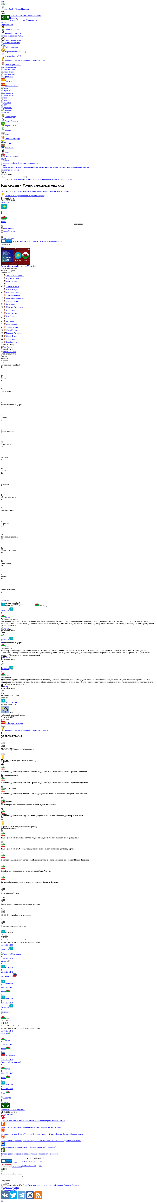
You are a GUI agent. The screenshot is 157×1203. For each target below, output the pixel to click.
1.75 (34, 1166)
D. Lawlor (10, 321)
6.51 (24, 1161)
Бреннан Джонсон (14, 333)
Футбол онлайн (17, 179)
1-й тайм (4, 358)
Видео (3, 159)
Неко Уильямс (9, 238)
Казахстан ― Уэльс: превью (13, 1110)
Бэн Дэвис (10, 316)
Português (26, 9)
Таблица (9, 191)
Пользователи (7, 163)
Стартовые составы (9, 268)
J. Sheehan (10, 339)
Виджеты (75, 1185)
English (12, 9)
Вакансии (59, 1185)
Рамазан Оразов (13, 292)
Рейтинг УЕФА (51, 167)
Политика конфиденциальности (41, 1185)
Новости (13, 18)
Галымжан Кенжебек (15, 298)
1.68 (31, 1161)
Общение (5, 161)
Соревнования (7, 25)
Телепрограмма (14, 167)
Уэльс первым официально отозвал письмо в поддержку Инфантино (30, 1154)
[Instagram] (30, 1198)
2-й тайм (4, 360)
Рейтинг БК (84, 167)
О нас (25, 1185)
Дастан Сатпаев (13, 301)
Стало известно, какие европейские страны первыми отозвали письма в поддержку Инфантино (41, 1141)
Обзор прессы (31, 20)
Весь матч (5, 356)
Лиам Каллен (11, 330)
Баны (15, 163)
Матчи (4, 22)
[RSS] (38, 1198)
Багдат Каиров (12, 289)
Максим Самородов (14, 307)
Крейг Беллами (9, 352)
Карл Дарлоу (11, 310)
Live (3, 13)
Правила (67, 1185)
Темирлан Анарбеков (15, 276)
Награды (62, 167)
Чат (2, 11)
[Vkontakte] (5, 1198)
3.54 (27, 1161)
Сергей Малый (9, 231)
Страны (4, 167)
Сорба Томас (11, 336)
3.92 (27, 1166)
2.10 (40, 1166)
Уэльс (3, 222)
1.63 (31, 1166)
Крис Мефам (11, 313)
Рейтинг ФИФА (38, 167)
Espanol (18, 9)
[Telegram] (22, 1198)
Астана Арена (11, 702)
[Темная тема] (2, 4)
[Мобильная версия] (4, 4)
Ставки (66, 191)
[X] (13, 1198)
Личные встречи (29, 191)
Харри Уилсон (12, 327)
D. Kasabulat (11, 304)
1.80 (34, 1161)
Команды (5, 112)
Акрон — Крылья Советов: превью (25, 16)
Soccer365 (5, 179)
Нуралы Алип (12, 281)
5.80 (24, 1166)
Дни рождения (72, 167)
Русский (5, 9)
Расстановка (6, 273)
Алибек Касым (12, 287)
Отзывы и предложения (28, 163)
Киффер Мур (8, 228)
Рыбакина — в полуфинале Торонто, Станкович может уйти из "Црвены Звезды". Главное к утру (42, 1134)
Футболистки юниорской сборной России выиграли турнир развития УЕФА (33, 1121)
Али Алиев (7, 347)
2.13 (40, 1161)
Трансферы (26, 167)
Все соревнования (8, 67)
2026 (69, 179)
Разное (4, 165)
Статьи (13, 20)
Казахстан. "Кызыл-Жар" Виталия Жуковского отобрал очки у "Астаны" (31, 1127)
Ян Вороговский (13, 295)
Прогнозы (21, 20)
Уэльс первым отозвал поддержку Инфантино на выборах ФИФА (28, 1147)
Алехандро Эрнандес (14, 724)
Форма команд (43, 191)
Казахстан (5, 202)
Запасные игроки (8, 270)
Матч (3, 191)
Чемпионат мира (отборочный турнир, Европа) (45, 179)
